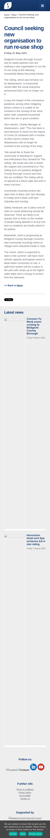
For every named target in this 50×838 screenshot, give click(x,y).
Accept (13, 834)
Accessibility (25, 795)
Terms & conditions (25, 789)
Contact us (25, 798)
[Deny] (46, 829)
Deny (23, 834)
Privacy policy (25, 792)
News (20, 285)
